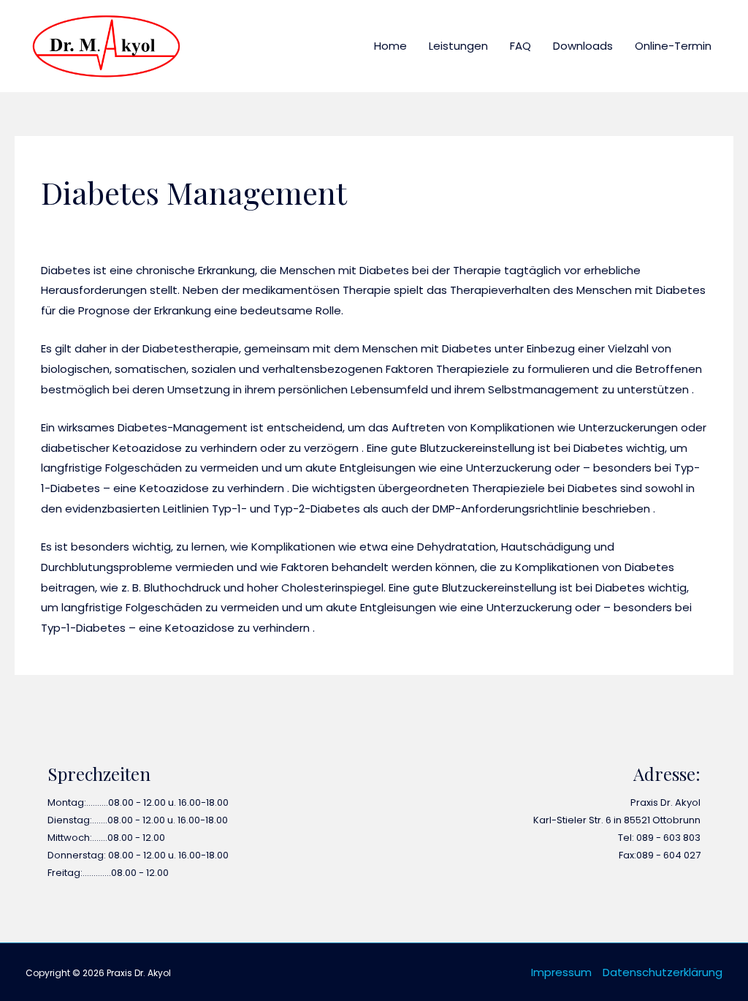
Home (390, 45)
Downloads (583, 45)
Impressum (561, 972)
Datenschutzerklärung (662, 972)
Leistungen (458, 45)
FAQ (520, 45)
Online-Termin (673, 45)
